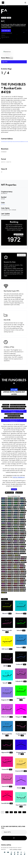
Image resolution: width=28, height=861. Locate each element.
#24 (16, 499)
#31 (10, 514)
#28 (10, 499)
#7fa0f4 (3, 204)
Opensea (19, 492)
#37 (4, 505)
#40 (17, 505)
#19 (9, 539)
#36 (16, 583)
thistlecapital (10, 492)
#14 (4, 503)
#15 (16, 532)
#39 (10, 528)
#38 (16, 512)
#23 (23, 505)
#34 (22, 564)
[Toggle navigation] (22, 2)
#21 (4, 507)
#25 (10, 498)
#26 (10, 505)
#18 (23, 498)
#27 (10, 501)
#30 (4, 498)
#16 (23, 519)
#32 (10, 515)
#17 (10, 530)
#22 (16, 498)
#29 (10, 512)
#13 (16, 546)
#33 (23, 499)
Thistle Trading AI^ (18, 477)
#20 (4, 514)
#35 (4, 533)
